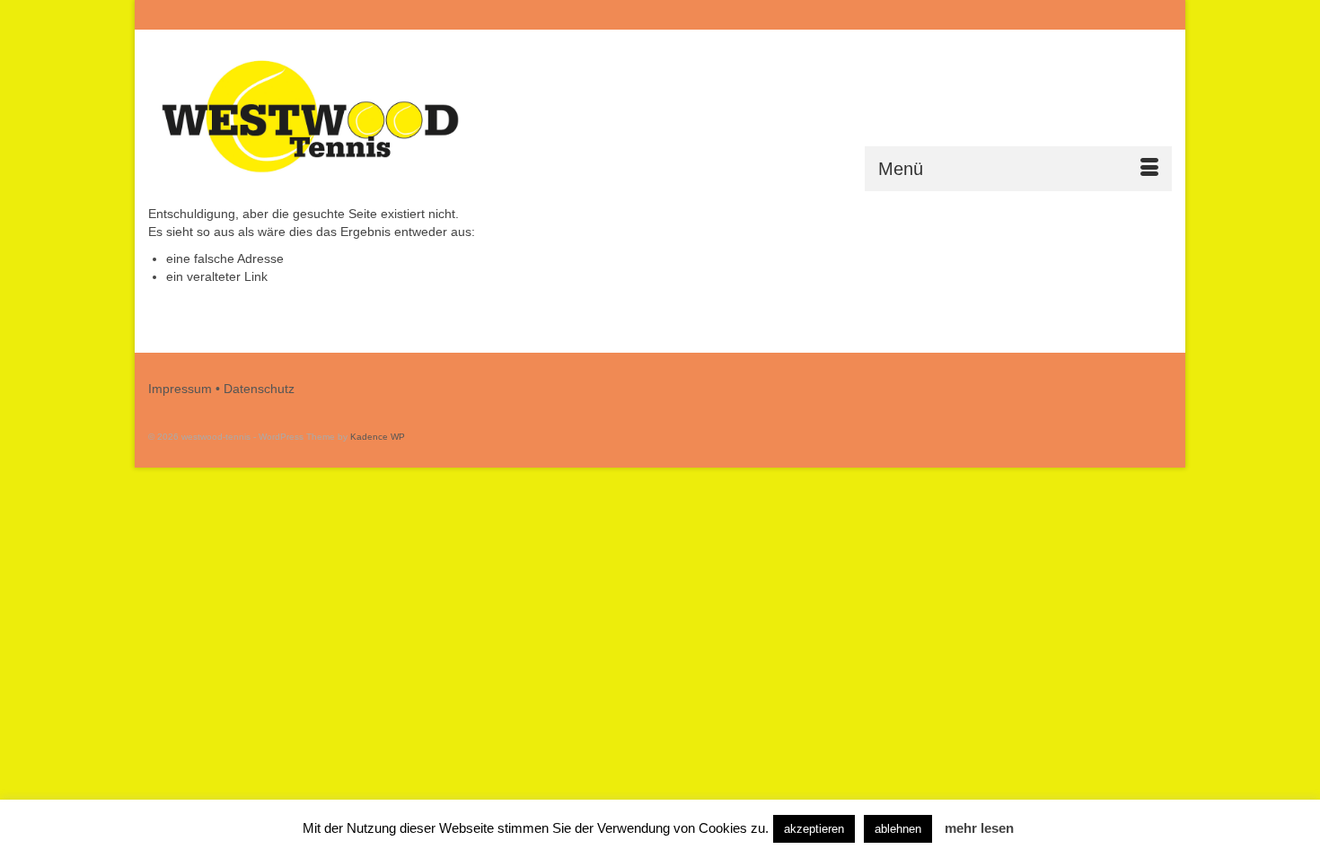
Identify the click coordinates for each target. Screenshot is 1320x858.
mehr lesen (979, 828)
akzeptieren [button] (814, 829)
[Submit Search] (976, 15)
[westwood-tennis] (309, 117)
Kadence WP (377, 437)
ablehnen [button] (898, 829)
